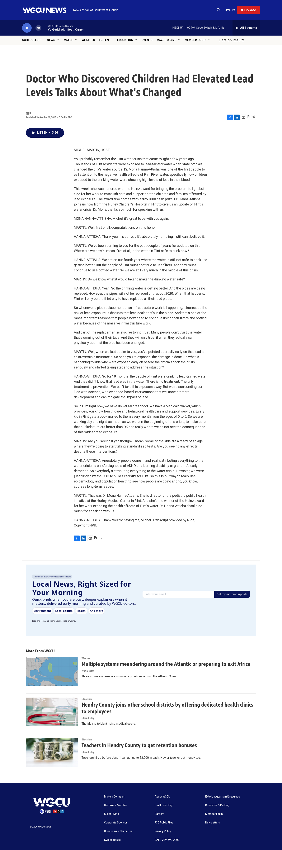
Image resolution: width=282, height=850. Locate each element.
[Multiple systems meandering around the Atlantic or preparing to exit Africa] (52, 671)
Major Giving (111, 814)
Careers (159, 814)
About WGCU (162, 796)
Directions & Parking (217, 805)
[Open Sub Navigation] (41, 40)
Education (125, 40)
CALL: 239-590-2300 (167, 839)
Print (251, 116)
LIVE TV (230, 10)
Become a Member (115, 805)
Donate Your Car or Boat (119, 831)
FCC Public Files (164, 822)
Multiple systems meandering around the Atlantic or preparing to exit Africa (166, 663)
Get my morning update (232, 594)
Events (147, 40)
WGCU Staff (88, 670)
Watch (68, 40)
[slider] (44, 28)
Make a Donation (114, 796)
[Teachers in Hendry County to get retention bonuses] (52, 752)
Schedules (30, 40)
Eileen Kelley (88, 718)
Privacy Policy (163, 831)
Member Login (196, 40)
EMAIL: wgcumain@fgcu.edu (222, 796)
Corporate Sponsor (115, 822)
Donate (250, 10)
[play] (27, 28)
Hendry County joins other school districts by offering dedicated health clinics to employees (167, 708)
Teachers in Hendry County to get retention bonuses (139, 745)
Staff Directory (164, 805)
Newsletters (212, 822)
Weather (88, 40)
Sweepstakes (112, 839)
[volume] (38, 28)
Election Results (232, 40)
